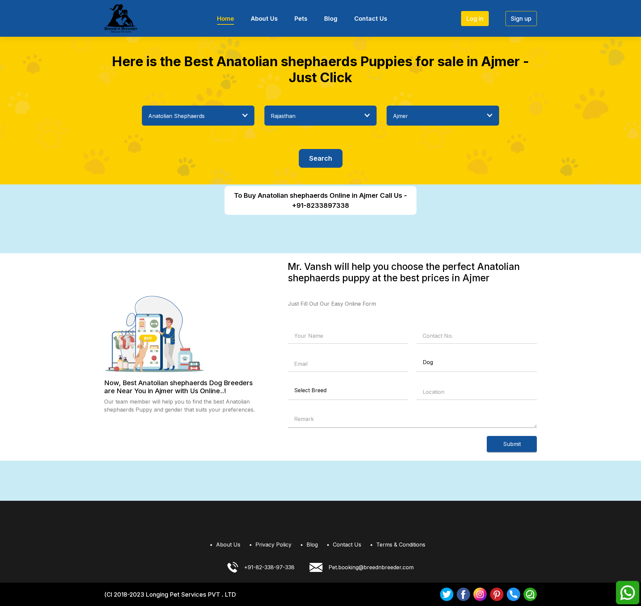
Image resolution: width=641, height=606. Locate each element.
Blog (331, 18)
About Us (264, 18)
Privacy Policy (273, 544)
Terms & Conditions (400, 544)
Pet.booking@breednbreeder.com (371, 567)
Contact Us (370, 18)
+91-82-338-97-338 (269, 567)
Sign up (521, 18)
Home (225, 18)
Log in (474, 18)
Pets (300, 18)
